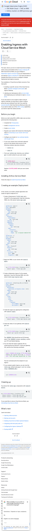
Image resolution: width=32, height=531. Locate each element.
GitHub (2, 487)
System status (4, 481)
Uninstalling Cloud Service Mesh (9, 403)
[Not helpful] (12, 37)
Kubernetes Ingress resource (8, 73)
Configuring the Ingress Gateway (12, 426)
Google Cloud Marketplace (7, 465)
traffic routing (20, 107)
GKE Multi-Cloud (12, 9)
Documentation (9, 29)
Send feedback (7, 40)
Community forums (5, 474)
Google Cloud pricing (6, 462)
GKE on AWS (24, 9)
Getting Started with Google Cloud (9, 490)
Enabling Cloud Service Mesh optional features (16, 421)
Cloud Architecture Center (7, 494)
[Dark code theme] (26, 159)
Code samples (4, 492)
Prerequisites (15, 123)
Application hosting (18, 29)
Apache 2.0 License (13, 447)
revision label (25, 93)
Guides (4, 34)
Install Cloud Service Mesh (18, 179)
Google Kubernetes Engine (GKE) (15, 6)
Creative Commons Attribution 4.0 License (12, 446)
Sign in (28, 1)
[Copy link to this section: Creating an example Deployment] (2, 188)
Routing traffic (7, 429)
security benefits (5, 105)
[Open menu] (2, 2)
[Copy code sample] (29, 159)
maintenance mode (24, 21)
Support (3, 476)
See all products (5, 460)
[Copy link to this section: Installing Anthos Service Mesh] (27, 176)
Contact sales (4, 467)
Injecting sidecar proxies (10, 415)
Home (2, 29)
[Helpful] (10, 37)
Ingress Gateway (23, 70)
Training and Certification (7, 497)
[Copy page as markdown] (7, 51)
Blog (2, 503)
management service (14, 125)
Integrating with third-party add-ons (13, 423)
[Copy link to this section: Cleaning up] (12, 382)
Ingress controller (12, 75)
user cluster (12, 128)
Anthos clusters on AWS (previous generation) (21, 32)
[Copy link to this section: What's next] (12, 409)
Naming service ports (9, 418)
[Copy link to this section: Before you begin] (16, 114)
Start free (5, 14)
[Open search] (21, 2)
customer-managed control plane (16, 88)
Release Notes (4, 478)
